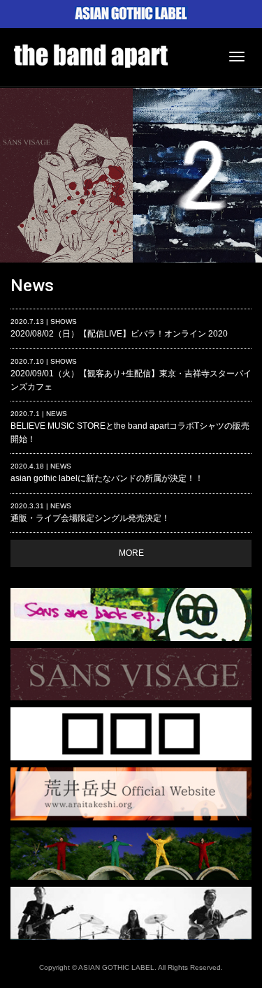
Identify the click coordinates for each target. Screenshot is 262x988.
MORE (131, 553)
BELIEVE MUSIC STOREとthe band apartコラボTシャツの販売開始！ (129, 427)
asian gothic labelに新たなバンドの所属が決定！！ (106, 472)
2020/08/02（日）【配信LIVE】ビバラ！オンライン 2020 (119, 328)
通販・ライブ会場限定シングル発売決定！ (90, 512)
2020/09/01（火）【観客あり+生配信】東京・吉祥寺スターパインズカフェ (131, 374)
